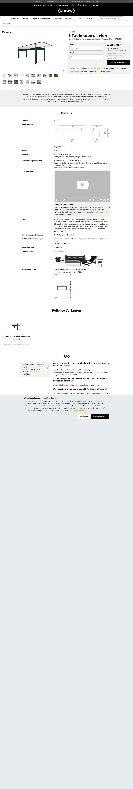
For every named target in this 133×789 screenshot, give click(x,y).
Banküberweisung (96, 68)
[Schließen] (130, 1)
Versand (113, 51)
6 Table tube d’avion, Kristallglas (17, 336)
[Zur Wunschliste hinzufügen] (129, 32)
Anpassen (84, 416)
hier (98, 212)
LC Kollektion (59, 251)
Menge (72, 53)
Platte (72, 44)
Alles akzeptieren (99, 416)
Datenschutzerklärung (77, 410)
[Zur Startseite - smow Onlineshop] (66, 10)
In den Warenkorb (118, 63)
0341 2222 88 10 (35, 372)
